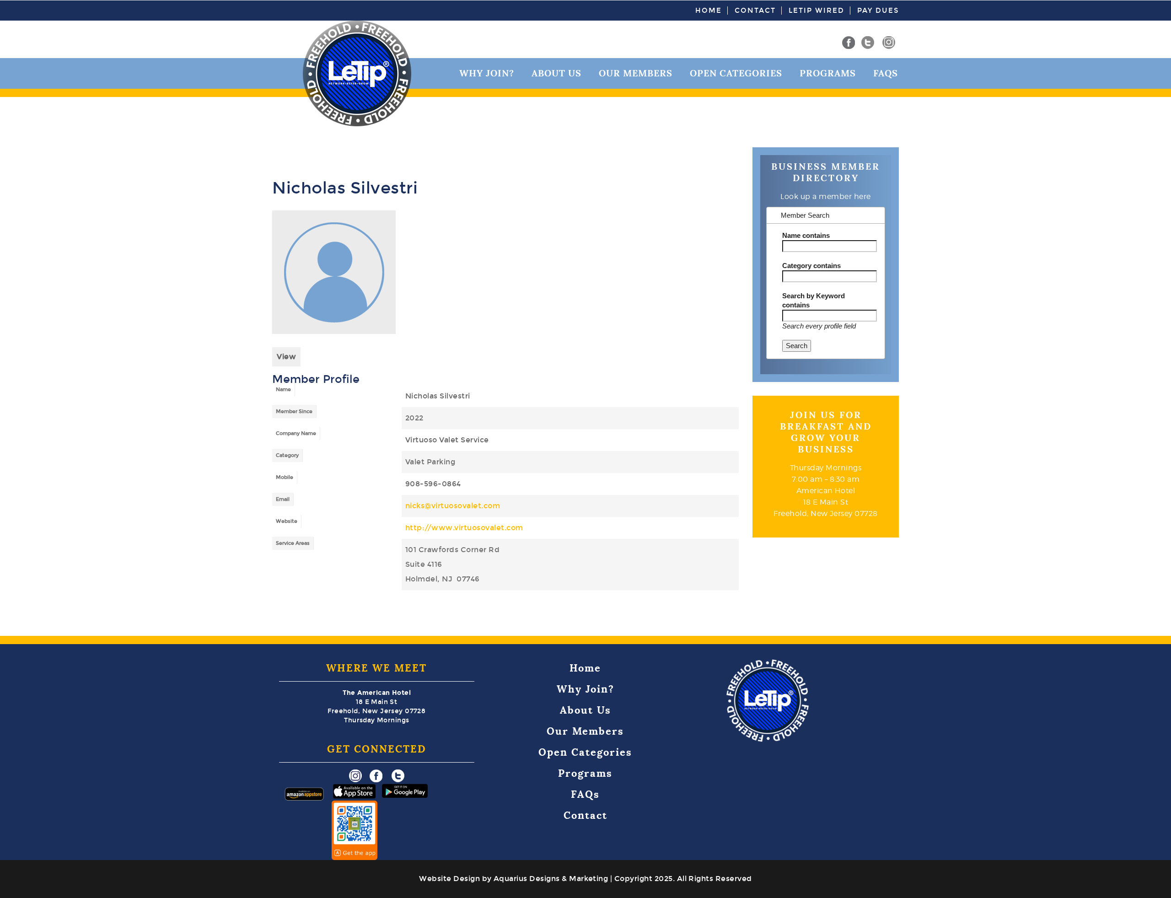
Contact (755, 10)
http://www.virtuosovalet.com (464, 527)
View (286, 356)
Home (708, 10)
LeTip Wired (816, 10)
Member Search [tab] (804, 215)
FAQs (885, 73)
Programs (828, 73)
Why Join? (585, 689)
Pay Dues (878, 10)
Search (796, 346)
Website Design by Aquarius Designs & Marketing (513, 878)
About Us (585, 710)
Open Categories (736, 73)
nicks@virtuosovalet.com (452, 505)
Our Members (635, 73)
